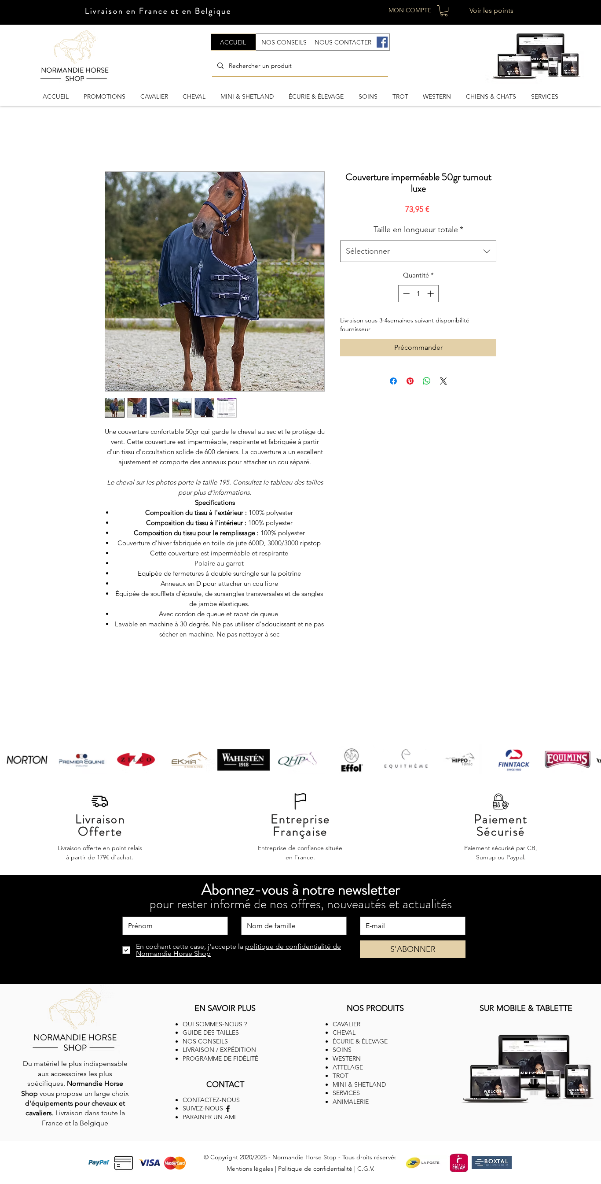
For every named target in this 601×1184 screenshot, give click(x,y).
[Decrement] (405, 293)
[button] (444, 10)
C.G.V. (365, 1169)
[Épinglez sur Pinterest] (410, 381)
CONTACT (225, 1084)
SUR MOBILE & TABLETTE (526, 1008)
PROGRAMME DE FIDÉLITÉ (220, 1058)
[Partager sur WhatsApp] (426, 381)
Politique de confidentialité (315, 1169)
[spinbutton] (418, 293)
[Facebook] (382, 42)
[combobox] (418, 251)
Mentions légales (250, 1169)
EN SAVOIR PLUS (225, 1008)
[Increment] (431, 293)
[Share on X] (443, 381)
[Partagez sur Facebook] (393, 381)
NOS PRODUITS (375, 1008)
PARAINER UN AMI (209, 1117)
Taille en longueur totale (418, 229)
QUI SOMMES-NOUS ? (215, 1024)
